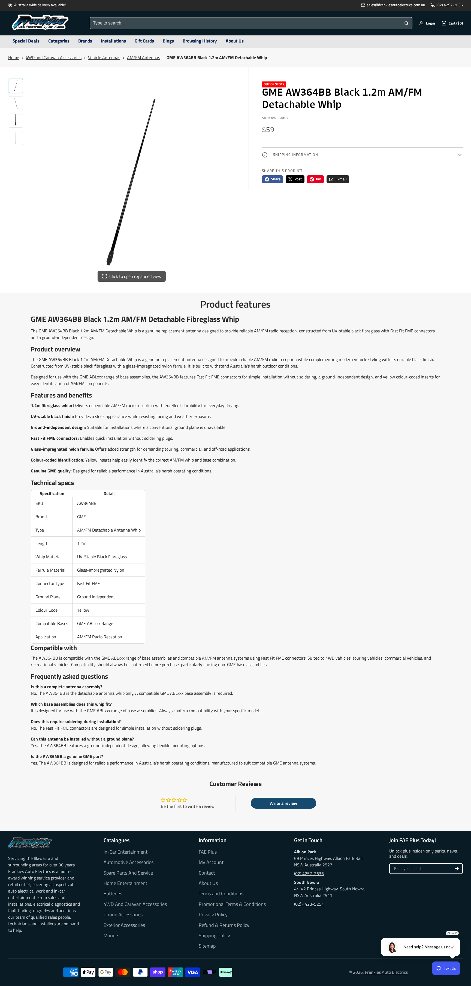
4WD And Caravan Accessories (135, 904)
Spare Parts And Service (128, 872)
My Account (211, 862)
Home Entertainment (125, 883)
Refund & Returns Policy (224, 925)
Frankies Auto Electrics (386, 972)
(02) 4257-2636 (449, 5)
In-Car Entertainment (125, 851)
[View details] (30, 843)
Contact (207, 872)
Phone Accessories (123, 914)
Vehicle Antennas (104, 57)
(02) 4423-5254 (309, 904)
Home (13, 57)
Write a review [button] (283, 803)
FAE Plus (208, 851)
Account (427, 23)
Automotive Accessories (128, 862)
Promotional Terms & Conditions (232, 904)
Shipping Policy (214, 935)
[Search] (406, 23)
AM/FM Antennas (143, 57)
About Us (208, 883)
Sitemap (207, 945)
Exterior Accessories (124, 925)
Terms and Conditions (221, 893)
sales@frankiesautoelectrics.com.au (396, 5)
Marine (111, 935)
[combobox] (245, 23)
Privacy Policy (213, 914)
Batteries (113, 893)
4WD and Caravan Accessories (53, 57)
